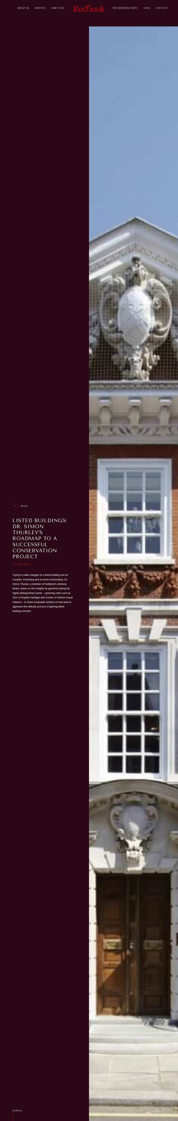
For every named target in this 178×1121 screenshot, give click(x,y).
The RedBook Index (125, 8)
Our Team (58, 8)
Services (40, 8)
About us (23, 8)
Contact (162, 8)
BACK (24, 506)
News (147, 8)
